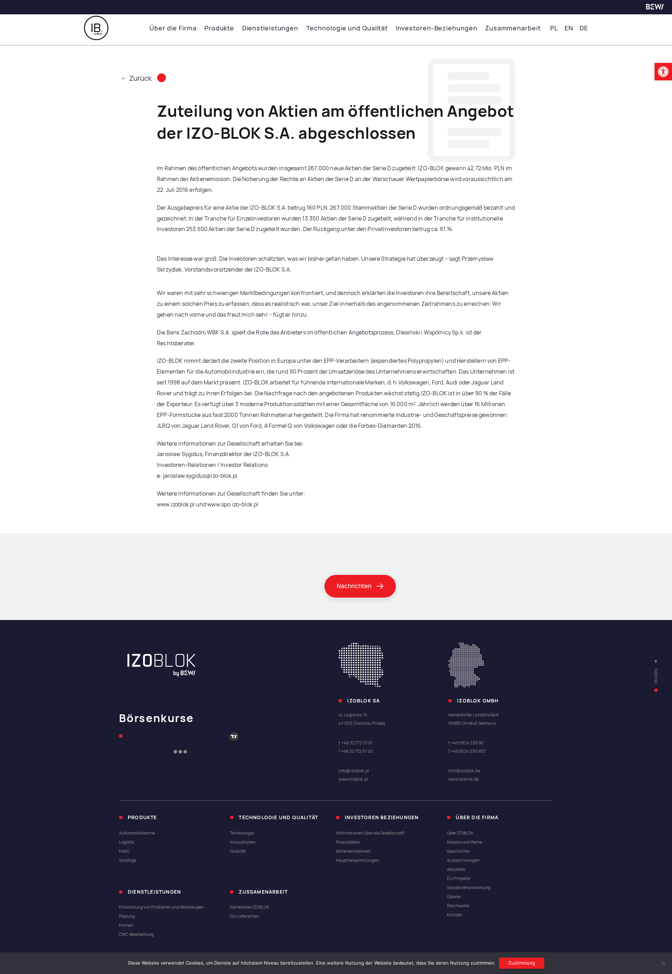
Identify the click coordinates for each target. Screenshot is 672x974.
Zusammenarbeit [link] (513, 28)
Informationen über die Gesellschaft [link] (370, 833)
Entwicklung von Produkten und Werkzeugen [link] (161, 907)
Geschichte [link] (458, 851)
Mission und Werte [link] (464, 842)
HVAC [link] (124, 851)
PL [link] (554, 28)
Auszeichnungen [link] (463, 860)
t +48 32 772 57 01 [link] (355, 743)
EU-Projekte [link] (458, 878)
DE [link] (584, 28)
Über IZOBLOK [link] (460, 833)
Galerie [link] (454, 897)
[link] (663, 71)
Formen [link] (126, 925)
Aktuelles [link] (456, 869)
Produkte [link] (219, 28)
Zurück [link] (140, 78)
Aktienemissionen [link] (353, 851)
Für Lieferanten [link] (244, 916)
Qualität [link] (238, 851)
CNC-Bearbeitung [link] (136, 934)
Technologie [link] (242, 833)
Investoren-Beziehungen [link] (436, 28)
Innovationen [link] (242, 842)
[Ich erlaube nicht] (663, 963)
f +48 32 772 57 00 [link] (355, 751)
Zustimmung (521, 963)
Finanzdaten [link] (348, 842)
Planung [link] (127, 916)
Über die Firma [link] (173, 28)
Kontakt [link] (454, 915)
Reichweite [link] (458, 906)
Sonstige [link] (127, 860)
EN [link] (569, 28)
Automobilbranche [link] (137, 833)
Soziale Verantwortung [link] (468, 887)
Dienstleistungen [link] (270, 28)
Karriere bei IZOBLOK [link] (249, 907)
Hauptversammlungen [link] (357, 860)
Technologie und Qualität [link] (347, 28)
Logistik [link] (126, 842)
